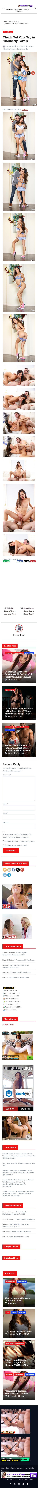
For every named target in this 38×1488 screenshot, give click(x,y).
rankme (11, 46)
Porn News (9, 1343)
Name (5, 804)
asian (31, 46)
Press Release (10, 730)
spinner (18, 49)
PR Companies (10, 1281)
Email (5, 813)
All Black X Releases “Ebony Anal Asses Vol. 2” (10, 611)
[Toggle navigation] (3, 7)
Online (8, 1025)
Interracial (9, 727)
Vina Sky (25, 49)
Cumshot (7, 49)
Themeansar (5, 1471)
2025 (7, 1312)
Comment (7, 775)
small (13, 49)
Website (5, 822)
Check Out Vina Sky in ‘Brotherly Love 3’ (19, 39)
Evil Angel (9, 653)
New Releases (8, 32)
